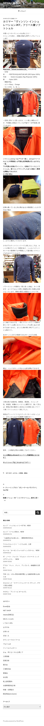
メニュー (23, 11)
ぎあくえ (6, 635)
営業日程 (6, 660)
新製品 (25, 473)
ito (16, 18)
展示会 (5, 665)
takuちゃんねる (8, 619)
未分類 (5, 677)
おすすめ (15, 473)
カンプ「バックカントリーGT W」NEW (17, 525)
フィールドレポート (10, 648)
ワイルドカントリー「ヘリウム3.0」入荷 (17, 544)
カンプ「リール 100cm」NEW (13, 532)
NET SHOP (9, 473)
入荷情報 (20, 473)
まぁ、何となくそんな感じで (13, 652)
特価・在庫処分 (8, 690)
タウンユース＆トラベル (11, 640)
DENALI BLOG (11, 3)
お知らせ (6, 631)
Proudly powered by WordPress (13, 721)
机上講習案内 (7, 681)
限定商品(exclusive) (10, 694)
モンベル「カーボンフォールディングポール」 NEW (21, 550)
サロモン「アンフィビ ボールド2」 (15, 592)
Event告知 (6, 606)
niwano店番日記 (8, 615)
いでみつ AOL (8, 623)
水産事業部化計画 (9, 685)
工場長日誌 (7, 669)
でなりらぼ (7, 644)
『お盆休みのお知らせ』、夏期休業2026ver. (18, 538)
